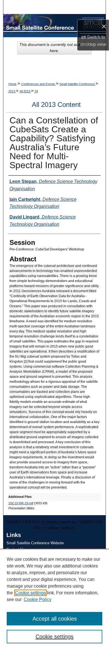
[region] (54, 599)
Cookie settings (30, 592)
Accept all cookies (54, 619)
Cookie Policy (37, 599)
